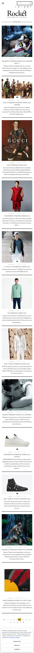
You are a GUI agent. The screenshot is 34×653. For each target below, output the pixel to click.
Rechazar (17, 645)
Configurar (17, 649)
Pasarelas (11, 264)
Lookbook (11, 58)
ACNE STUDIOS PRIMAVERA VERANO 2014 (17, 364)
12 (26, 619)
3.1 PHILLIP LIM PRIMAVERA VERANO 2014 (17, 267)
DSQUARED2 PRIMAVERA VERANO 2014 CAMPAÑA (17, 550)
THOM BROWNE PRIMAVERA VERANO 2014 (17, 216)
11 (23, 619)
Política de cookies (14, 637)
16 (17, 622)
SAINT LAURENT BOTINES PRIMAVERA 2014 (17, 499)
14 (11, 622)
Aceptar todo (17, 641)
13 (29, 619)
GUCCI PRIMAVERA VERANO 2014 (17, 165)
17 (21, 622)
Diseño (10, 452)
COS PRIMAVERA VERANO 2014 (17, 313)
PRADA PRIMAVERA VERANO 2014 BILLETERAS (17, 600)
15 (14, 622)
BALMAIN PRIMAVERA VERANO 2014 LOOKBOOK (17, 415)
